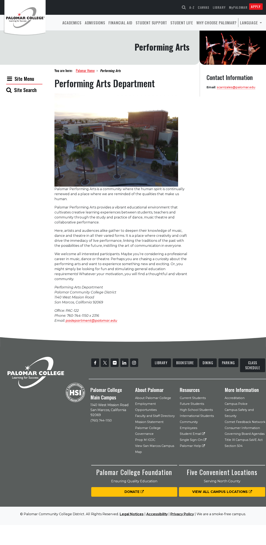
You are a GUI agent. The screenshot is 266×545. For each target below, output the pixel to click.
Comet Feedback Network (245, 422)
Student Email (191, 434)
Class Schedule (252, 365)
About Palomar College (153, 398)
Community (189, 422)
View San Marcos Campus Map (154, 449)
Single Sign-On (191, 440)
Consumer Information (242, 428)
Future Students (192, 404)
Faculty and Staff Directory (155, 416)
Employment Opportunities (146, 407)
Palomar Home (85, 70)
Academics (71, 22)
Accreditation (235, 398)
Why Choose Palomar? (216, 22)
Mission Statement (149, 422)
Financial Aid (120, 22)
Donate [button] (132, 492)
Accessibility (157, 514)
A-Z (192, 7)
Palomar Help (191, 446)
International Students (197, 416)
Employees (188, 428)
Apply (256, 6)
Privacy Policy (182, 514)
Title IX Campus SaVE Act (244, 440)
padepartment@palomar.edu (91, 321)
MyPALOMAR (238, 7)
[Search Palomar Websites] (184, 7)
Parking (228, 362)
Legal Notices (132, 514)
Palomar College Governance (148, 431)
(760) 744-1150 (101, 420)
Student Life (181, 22)
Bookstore (185, 362)
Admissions (95, 22)
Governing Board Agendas (245, 434)
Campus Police (236, 404)
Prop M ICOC (145, 440)
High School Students (196, 410)
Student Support (151, 22)
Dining (208, 362)
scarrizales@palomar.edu (236, 87)
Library (219, 7)
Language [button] (249, 22)
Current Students (193, 398)
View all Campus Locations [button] (220, 492)
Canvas (203, 7)
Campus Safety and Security (239, 413)
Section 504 (234, 446)
